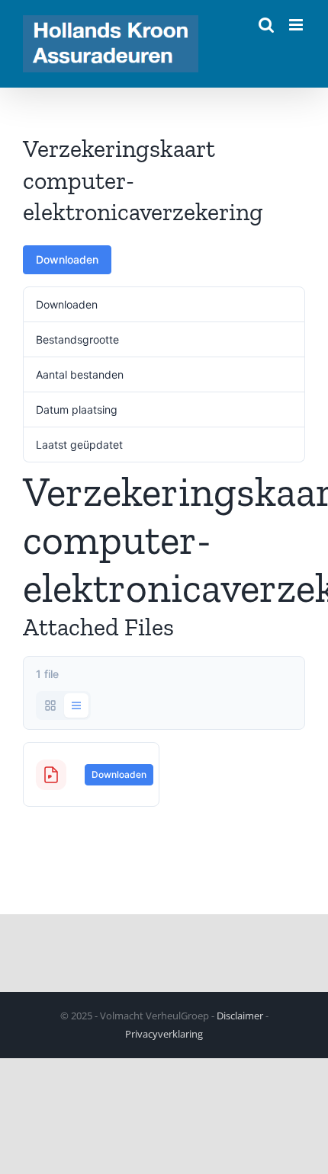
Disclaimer (240, 1015)
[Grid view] (50, 705)
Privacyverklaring (164, 1034)
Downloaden (67, 259)
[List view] (76, 705)
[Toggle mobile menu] (297, 25)
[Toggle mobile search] (266, 25)
